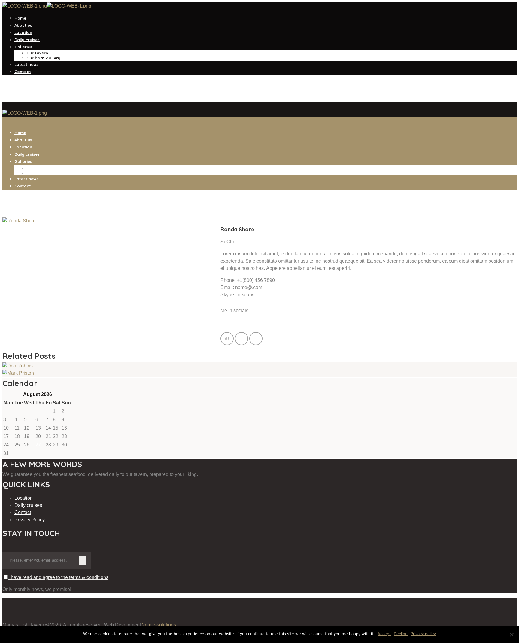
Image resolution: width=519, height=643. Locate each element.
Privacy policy (423, 633)
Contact (22, 512)
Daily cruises (28, 505)
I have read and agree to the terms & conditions (58, 577)
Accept (384, 633)
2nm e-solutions (159, 624)
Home (9, 99)
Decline (401, 633)
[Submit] (82, 560)
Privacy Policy (29, 519)
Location (23, 498)
